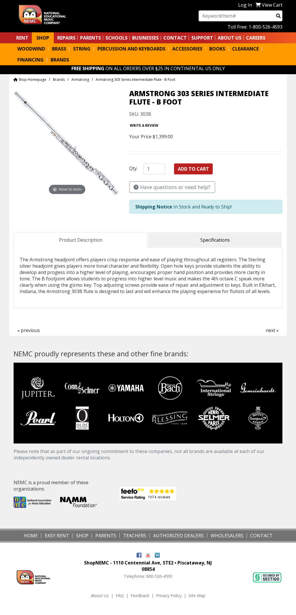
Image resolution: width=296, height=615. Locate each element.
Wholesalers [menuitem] (227, 535)
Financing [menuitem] (30, 60)
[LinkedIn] (157, 555)
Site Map (197, 595)
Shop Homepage (32, 79)
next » (272, 330)
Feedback (140, 595)
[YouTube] (148, 555)
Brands (59, 79)
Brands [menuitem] (60, 60)
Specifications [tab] (215, 240)
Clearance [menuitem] (245, 49)
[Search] (278, 15)
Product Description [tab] (80, 240)
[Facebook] (139, 555)
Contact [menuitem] (261, 535)
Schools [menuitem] (116, 38)
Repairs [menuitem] (66, 38)
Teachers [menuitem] (134, 535)
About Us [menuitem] (229, 38)
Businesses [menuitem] (145, 38)
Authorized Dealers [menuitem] (178, 535)
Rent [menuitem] (22, 38)
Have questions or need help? (174, 187)
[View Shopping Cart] (258, 5)
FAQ (120, 595)
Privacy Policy (169, 595)
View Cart (272, 5)
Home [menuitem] (31, 535)
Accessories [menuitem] (187, 49)
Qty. (133, 168)
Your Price (140, 136)
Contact (175, 38)
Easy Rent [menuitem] (57, 535)
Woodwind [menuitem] (31, 49)
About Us (100, 595)
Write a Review (144, 125)
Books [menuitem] (217, 49)
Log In (245, 5)
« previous (28, 330)
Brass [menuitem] (59, 49)
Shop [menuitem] (42, 38)
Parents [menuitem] (90, 38)
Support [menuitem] (202, 38)
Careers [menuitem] (255, 38)
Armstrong (80, 79)
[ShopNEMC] (44, 14)
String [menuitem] (81, 49)
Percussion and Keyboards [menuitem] (131, 49)
